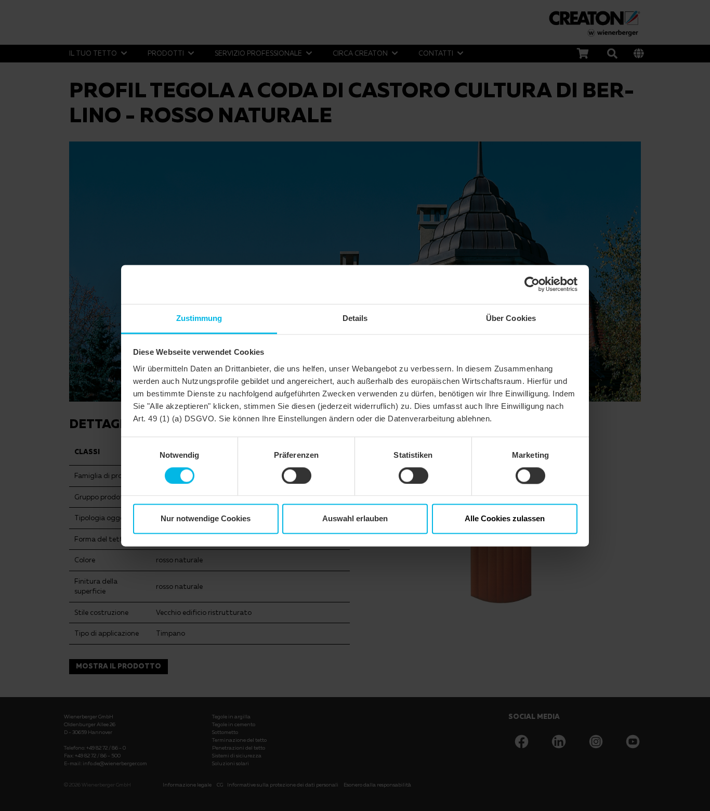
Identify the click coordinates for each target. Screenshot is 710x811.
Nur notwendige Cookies (206, 518)
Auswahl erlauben (355, 518)
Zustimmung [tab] (199, 318)
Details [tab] (355, 318)
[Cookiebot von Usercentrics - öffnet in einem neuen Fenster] (532, 284)
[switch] (296, 475)
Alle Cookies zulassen (505, 518)
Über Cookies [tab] (511, 318)
